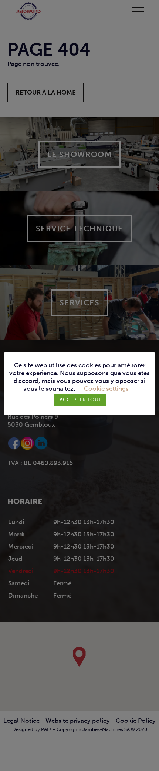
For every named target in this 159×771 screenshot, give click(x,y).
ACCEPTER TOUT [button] (80, 400)
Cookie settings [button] (106, 389)
